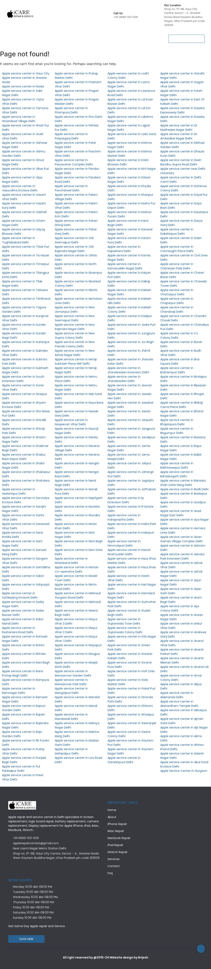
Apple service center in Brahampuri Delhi (176, 370)
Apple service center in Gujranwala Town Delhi (124, 621)
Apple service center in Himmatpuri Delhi (124, 543)
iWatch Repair (128, 36)
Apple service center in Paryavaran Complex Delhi (74, 162)
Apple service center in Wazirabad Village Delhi (18, 119)
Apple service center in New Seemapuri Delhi (75, 318)
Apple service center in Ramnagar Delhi (18, 690)
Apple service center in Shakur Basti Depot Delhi (24, 457)
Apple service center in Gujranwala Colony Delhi (125, 630)
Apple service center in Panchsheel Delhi (71, 188)
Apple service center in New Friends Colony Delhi (75, 344)
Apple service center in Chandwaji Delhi (176, 309)
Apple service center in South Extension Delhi (23, 379)
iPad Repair (103, 36)
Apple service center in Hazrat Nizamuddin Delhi (129, 552)
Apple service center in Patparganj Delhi (71, 136)
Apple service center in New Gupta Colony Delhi (75, 335)
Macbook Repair (76, 36)
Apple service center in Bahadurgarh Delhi (176, 474)
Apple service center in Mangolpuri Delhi (71, 690)
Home (12, 36)
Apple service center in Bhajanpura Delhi (176, 422)
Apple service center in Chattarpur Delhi (176, 292)
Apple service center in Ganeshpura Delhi (124, 760)
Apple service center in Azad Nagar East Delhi (180, 513)
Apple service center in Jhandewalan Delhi (124, 379)
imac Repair (18, 41)
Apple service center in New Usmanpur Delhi (75, 309)
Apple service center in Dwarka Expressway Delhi (182, 110)
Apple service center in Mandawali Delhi (71, 716)
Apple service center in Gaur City (25, 73)
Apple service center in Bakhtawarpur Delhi (176, 465)
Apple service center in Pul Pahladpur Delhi (21, 768)
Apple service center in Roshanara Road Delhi (18, 630)
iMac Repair (116, 831)
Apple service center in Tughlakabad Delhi (18, 240)
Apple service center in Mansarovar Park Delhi (71, 682)
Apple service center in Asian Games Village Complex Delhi (181, 539)
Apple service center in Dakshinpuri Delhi (176, 231)
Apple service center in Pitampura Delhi (71, 110)
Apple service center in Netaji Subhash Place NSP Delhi (76, 361)
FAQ (75, 41)
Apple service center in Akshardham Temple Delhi (179, 703)
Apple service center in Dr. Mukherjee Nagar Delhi (179, 127)
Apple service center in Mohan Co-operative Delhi (76, 569)
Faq (110, 873)
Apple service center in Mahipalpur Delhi (71, 751)
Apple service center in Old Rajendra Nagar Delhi (74, 249)
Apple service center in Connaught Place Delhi (176, 249)
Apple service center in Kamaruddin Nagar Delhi (125, 266)
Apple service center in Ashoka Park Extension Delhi (182, 556)
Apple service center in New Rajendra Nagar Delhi (75, 327)
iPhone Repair (48, 36)
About (27, 36)
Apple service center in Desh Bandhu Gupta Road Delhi (180, 162)
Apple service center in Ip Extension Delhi (126, 500)
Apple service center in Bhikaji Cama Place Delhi (181, 405)
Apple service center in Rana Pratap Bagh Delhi (22, 673)
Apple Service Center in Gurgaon (183, 771)
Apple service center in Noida (23, 86)
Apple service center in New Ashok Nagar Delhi (75, 353)
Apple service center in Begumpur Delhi (176, 431)
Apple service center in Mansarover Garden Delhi (73, 673)
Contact (59, 41)
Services (40, 41)
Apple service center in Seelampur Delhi (18, 491)
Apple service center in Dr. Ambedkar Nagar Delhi (179, 136)
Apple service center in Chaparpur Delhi (176, 301)
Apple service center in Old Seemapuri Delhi (74, 240)
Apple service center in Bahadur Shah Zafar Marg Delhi (183, 483)
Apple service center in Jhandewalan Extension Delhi (128, 370)
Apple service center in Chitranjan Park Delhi (176, 266)
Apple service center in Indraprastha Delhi (124, 517)
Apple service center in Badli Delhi (184, 489)
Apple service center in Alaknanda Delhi (176, 695)
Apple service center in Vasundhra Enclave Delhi (19, 188)
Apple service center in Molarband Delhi (71, 560)
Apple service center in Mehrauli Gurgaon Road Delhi (78, 595)
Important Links (123, 802)
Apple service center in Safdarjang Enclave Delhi (20, 595)
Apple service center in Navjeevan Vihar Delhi (71, 422)
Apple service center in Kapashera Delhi (124, 249)
